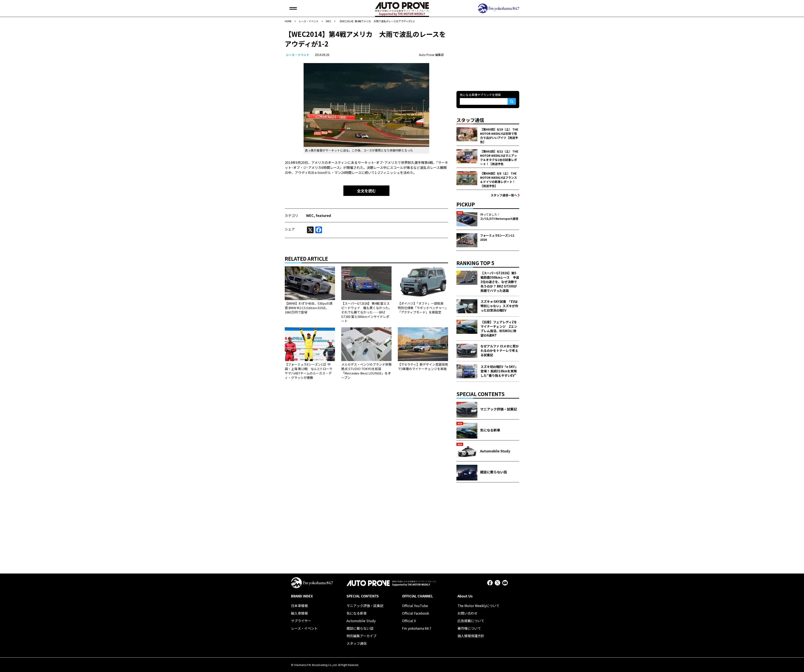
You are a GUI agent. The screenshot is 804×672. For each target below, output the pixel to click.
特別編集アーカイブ (361, 635)
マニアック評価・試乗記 (365, 605)
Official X (409, 620)
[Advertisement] (487, 55)
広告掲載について (470, 620)
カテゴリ (291, 215)
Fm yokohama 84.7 (416, 628)
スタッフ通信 (357, 643)
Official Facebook (415, 613)
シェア (290, 229)
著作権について (469, 628)
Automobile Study (361, 620)
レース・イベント (297, 55)
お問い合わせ (467, 613)
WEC (310, 215)
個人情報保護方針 (470, 635)
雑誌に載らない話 (360, 628)
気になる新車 (357, 613)
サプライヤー (301, 620)
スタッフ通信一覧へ (504, 195)
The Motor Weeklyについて (478, 605)
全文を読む (366, 190)
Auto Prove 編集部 (431, 55)
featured (323, 215)
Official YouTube (415, 605)
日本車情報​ (299, 605)
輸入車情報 (299, 613)
